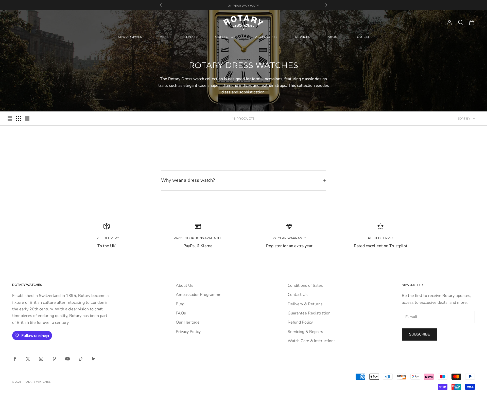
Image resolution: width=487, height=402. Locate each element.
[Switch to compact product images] (27, 118)
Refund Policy (300, 322)
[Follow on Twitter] (27, 358)
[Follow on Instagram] (41, 358)
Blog (180, 304)
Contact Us (298, 294)
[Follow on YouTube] (67, 358)
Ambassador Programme (198, 294)
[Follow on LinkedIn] (93, 358)
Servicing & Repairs (305, 331)
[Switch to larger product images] (10, 118)
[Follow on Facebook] (14, 358)
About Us (184, 285)
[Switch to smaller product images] (18, 118)
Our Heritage (188, 322)
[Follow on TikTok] (80, 358)
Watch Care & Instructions (312, 341)
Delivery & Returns (305, 304)
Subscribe (419, 334)
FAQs (181, 313)
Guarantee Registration (309, 313)
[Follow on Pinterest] (54, 358)
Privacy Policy (188, 331)
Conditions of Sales (305, 285)
